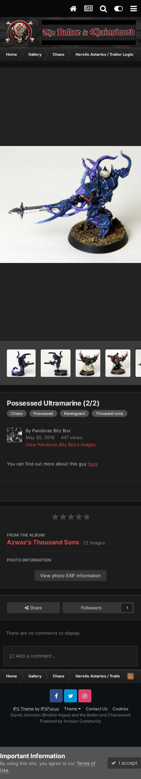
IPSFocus (50, 708)
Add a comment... (34, 656)
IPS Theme (23, 708)
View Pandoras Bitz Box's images (61, 444)
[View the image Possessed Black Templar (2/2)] (21, 363)
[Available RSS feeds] (130, 676)
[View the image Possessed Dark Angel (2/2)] (88, 363)
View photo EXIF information (70, 575)
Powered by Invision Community (70, 721)
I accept (126, 763)
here (93, 463)
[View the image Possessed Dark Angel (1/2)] (117, 363)
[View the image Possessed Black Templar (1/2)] (55, 363)
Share (35, 607)
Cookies (120, 708)
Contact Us (96, 708)
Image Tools (113, 329)
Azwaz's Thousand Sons (43, 542)
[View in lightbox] (70, 204)
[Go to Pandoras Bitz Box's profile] (14, 435)
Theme (71, 708)
